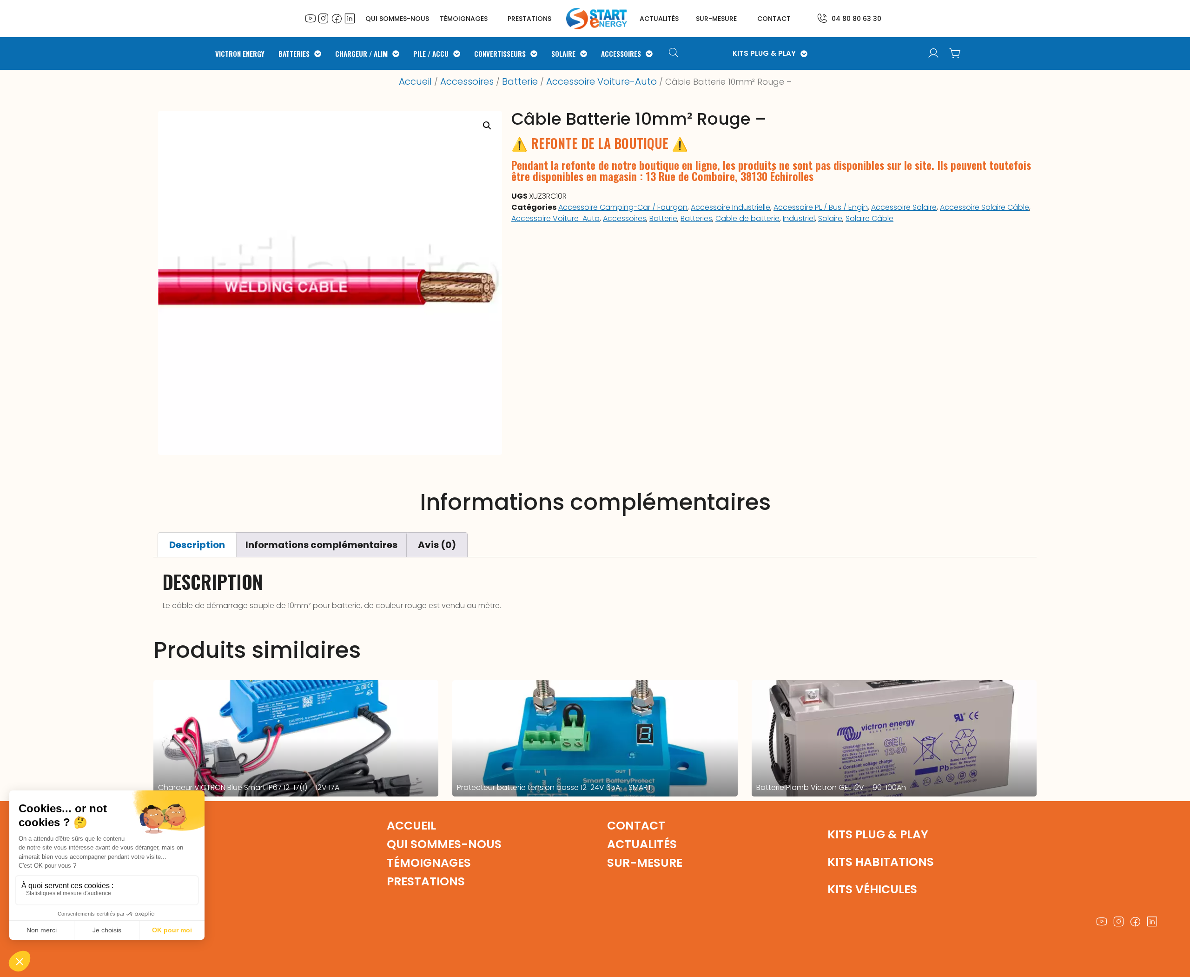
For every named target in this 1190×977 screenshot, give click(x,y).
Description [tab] (197, 544)
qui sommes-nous (444, 844)
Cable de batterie (747, 218)
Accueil (415, 81)
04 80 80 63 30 (856, 18)
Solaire (563, 53)
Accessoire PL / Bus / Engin (821, 207)
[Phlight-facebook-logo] (336, 18)
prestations (529, 18)
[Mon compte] (933, 53)
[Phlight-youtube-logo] (310, 18)
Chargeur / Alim (361, 53)
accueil (411, 825)
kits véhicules (872, 889)
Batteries (294, 53)
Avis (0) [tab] (437, 544)
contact (774, 18)
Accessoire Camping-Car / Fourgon (623, 207)
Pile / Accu (431, 53)
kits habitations (880, 862)
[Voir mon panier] (955, 53)
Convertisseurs (500, 53)
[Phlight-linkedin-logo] (349, 18)
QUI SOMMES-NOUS (397, 18)
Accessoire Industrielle (730, 207)
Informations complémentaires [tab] (321, 544)
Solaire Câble (869, 218)
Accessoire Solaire (904, 207)
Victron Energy (239, 53)
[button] (487, 125)
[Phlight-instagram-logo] (323, 18)
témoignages (464, 18)
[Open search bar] (675, 54)
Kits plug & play (877, 834)
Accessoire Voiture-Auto (601, 81)
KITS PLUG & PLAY (764, 53)
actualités (659, 18)
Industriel (799, 218)
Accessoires (621, 53)
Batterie (520, 81)
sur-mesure (716, 18)
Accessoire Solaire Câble (984, 207)
